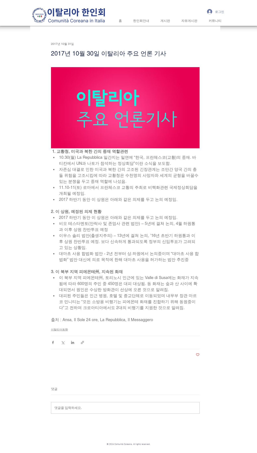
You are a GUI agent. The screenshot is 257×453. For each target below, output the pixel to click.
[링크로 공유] (82, 342)
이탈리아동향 (59, 329)
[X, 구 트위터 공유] (63, 342)
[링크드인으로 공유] (72, 342)
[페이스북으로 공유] (53, 342)
